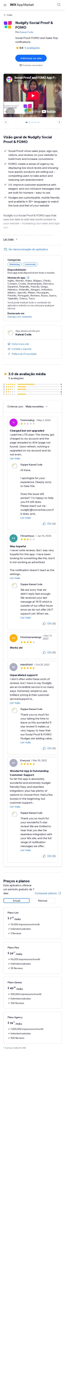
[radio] (17, 900)
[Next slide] (59, 121)
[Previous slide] (5, 121)
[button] (28, 277)
